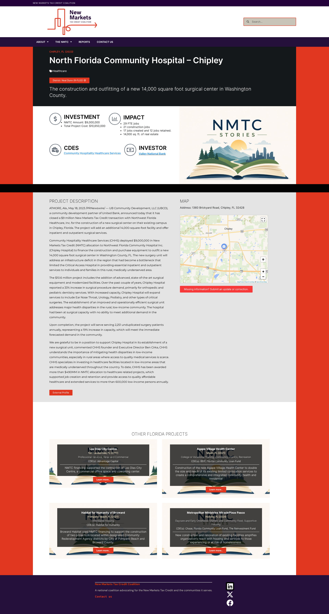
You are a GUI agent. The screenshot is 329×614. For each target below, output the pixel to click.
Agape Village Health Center (216, 449)
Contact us (103, 596)
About (40, 42)
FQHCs (233, 457)
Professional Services (90, 457)
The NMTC (62, 42)
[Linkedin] (230, 586)
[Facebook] (230, 603)
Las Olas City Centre (103, 449)
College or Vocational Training (197, 457)
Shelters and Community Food (226, 520)
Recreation (245, 457)
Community (221, 457)
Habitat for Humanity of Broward (103, 512)
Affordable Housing (103, 520)
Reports (84, 42)
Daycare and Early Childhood (191, 520)
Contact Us (105, 42)
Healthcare (60, 71)
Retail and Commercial (115, 457)
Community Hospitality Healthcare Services (92, 153)
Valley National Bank (152, 153)
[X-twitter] (230, 594)
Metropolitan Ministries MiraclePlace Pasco (216, 512)
